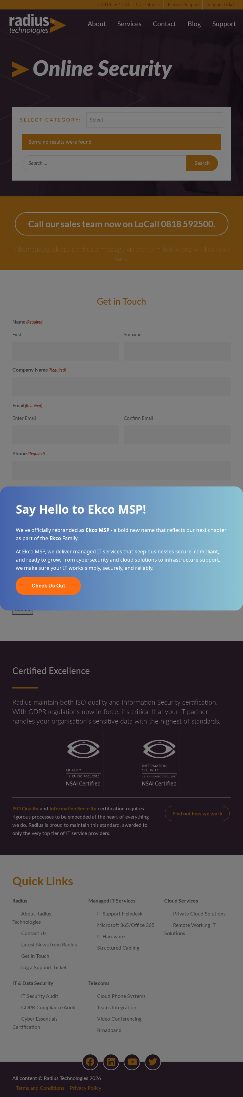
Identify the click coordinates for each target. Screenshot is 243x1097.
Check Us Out (48, 585)
